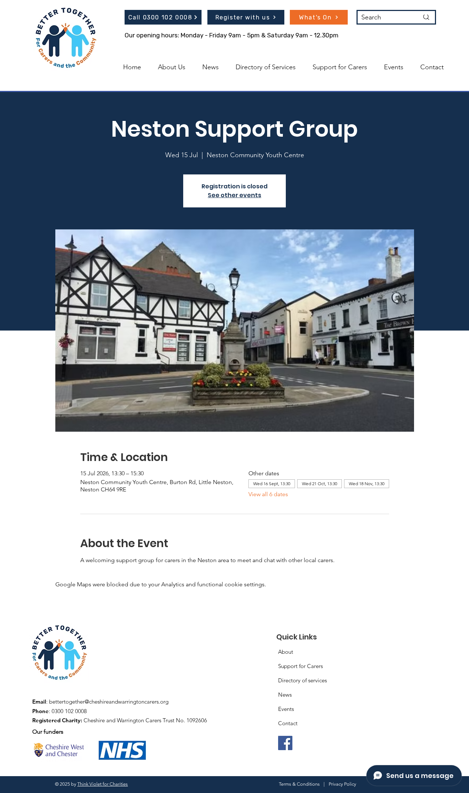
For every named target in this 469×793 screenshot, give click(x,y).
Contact (288, 723)
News (285, 694)
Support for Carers (300, 666)
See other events (234, 195)
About (285, 651)
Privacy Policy (342, 784)
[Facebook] (285, 743)
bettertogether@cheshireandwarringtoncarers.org (109, 701)
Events (286, 708)
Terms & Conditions (299, 784)
